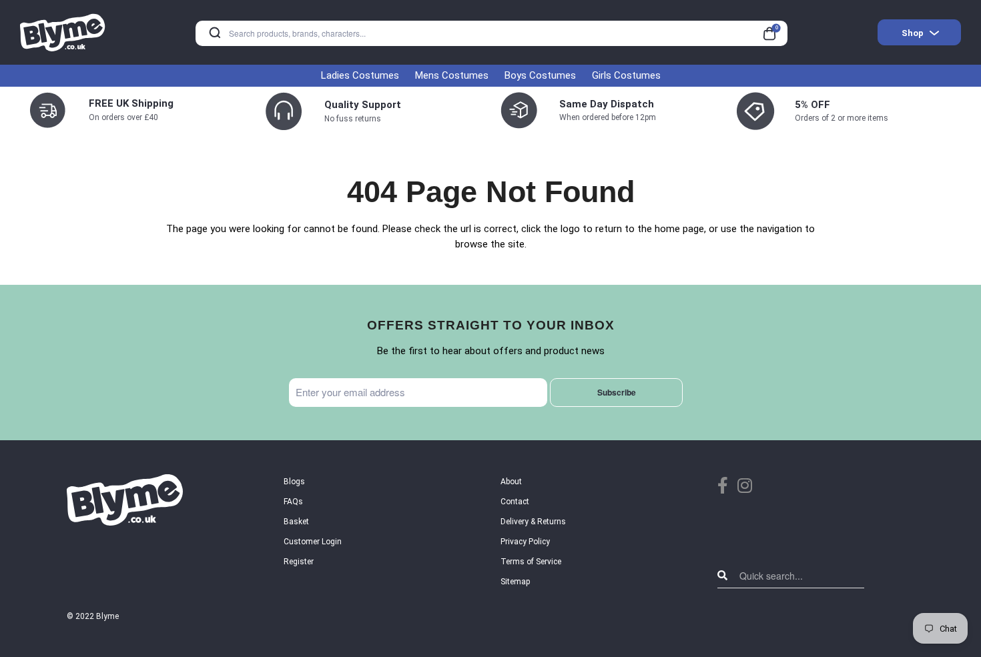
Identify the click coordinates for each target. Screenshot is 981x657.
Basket (296, 521)
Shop (913, 33)
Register (299, 561)
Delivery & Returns (533, 521)
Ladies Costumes (360, 75)
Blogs (294, 481)
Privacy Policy (525, 541)
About (511, 481)
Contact (515, 501)
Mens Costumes (451, 75)
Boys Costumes (540, 75)
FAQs (293, 501)
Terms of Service (531, 561)
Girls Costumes (626, 75)
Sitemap (515, 581)
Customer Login (313, 541)
